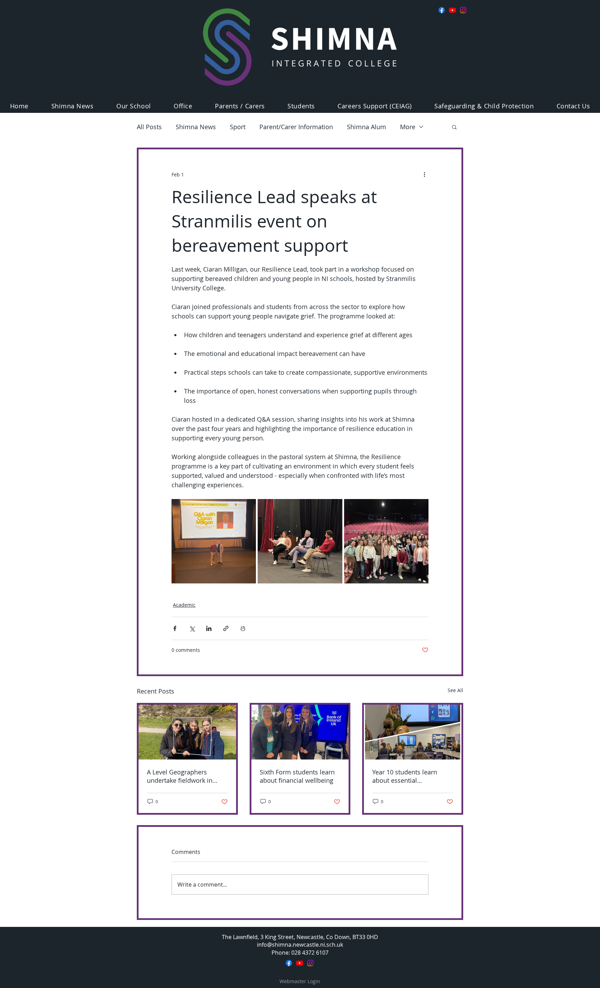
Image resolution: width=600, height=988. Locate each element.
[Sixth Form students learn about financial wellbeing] (300, 732)
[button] (133, 106)
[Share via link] (226, 628)
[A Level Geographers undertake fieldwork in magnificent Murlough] (187, 732)
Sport (237, 127)
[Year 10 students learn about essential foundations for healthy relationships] (412, 732)
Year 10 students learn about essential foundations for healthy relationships (406, 776)
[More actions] (424, 174)
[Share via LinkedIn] (209, 628)
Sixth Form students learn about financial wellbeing (297, 776)
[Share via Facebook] (175, 628)
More (407, 127)
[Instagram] (463, 10)
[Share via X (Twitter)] (192, 628)
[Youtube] (452, 10)
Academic (184, 604)
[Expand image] (214, 541)
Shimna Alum (366, 127)
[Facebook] (442, 10)
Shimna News (196, 127)
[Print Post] (243, 628)
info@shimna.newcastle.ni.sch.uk (300, 944)
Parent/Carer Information (296, 127)
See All (455, 690)
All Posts (149, 127)
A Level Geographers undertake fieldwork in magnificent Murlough (179, 776)
